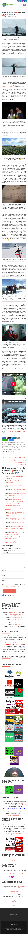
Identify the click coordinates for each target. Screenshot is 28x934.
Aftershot (16, 622)
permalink (11, 451)
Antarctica (16, 442)
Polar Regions (9, 449)
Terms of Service (13, 586)
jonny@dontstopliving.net (14, 918)
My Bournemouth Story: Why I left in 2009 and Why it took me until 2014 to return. (15, 513)
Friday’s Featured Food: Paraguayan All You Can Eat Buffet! (20, 462)
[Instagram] (22, 1)
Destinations (15, 444)
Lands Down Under (17, 616)
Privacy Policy (5, 586)
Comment (5, 552)
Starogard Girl (16, 624)
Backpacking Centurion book (14, 612)
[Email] (26, 1)
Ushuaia (19, 449)
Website (4, 580)
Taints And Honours (17, 617)
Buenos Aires (5, 447)
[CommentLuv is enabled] (9, 595)
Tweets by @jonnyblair (14, 860)
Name (4, 570)
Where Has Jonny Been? (17, 653)
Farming (20, 444)
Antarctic (17, 446)
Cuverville (16, 431)
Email (4, 575)
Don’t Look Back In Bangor (16, 614)
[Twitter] (20, 1)
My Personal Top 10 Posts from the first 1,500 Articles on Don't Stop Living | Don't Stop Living (15, 495)
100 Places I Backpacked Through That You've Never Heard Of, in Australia (15, 528)
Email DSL (12, 873)
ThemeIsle (20, 931)
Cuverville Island (12, 447)
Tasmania (7, 446)
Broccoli (10, 444)
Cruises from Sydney (14, 891)
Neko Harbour (9, 431)
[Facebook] (18, 1)
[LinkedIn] (24, 1)
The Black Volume (16, 619)
